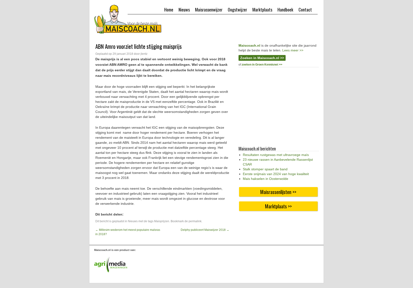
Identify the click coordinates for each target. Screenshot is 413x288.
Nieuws (184, 9)
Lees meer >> (292, 50)
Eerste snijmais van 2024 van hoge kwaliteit (276, 174)
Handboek (285, 9)
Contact (305, 9)
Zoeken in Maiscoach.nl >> (262, 58)
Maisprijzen (161, 221)
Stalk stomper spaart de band (265, 169)
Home (168, 9)
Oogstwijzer (237, 9)
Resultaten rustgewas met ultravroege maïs (276, 155)
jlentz (144, 53)
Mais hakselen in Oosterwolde (265, 179)
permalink (195, 221)
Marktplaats (262, 9)
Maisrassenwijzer (209, 9)
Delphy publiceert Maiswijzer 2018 (205, 230)
